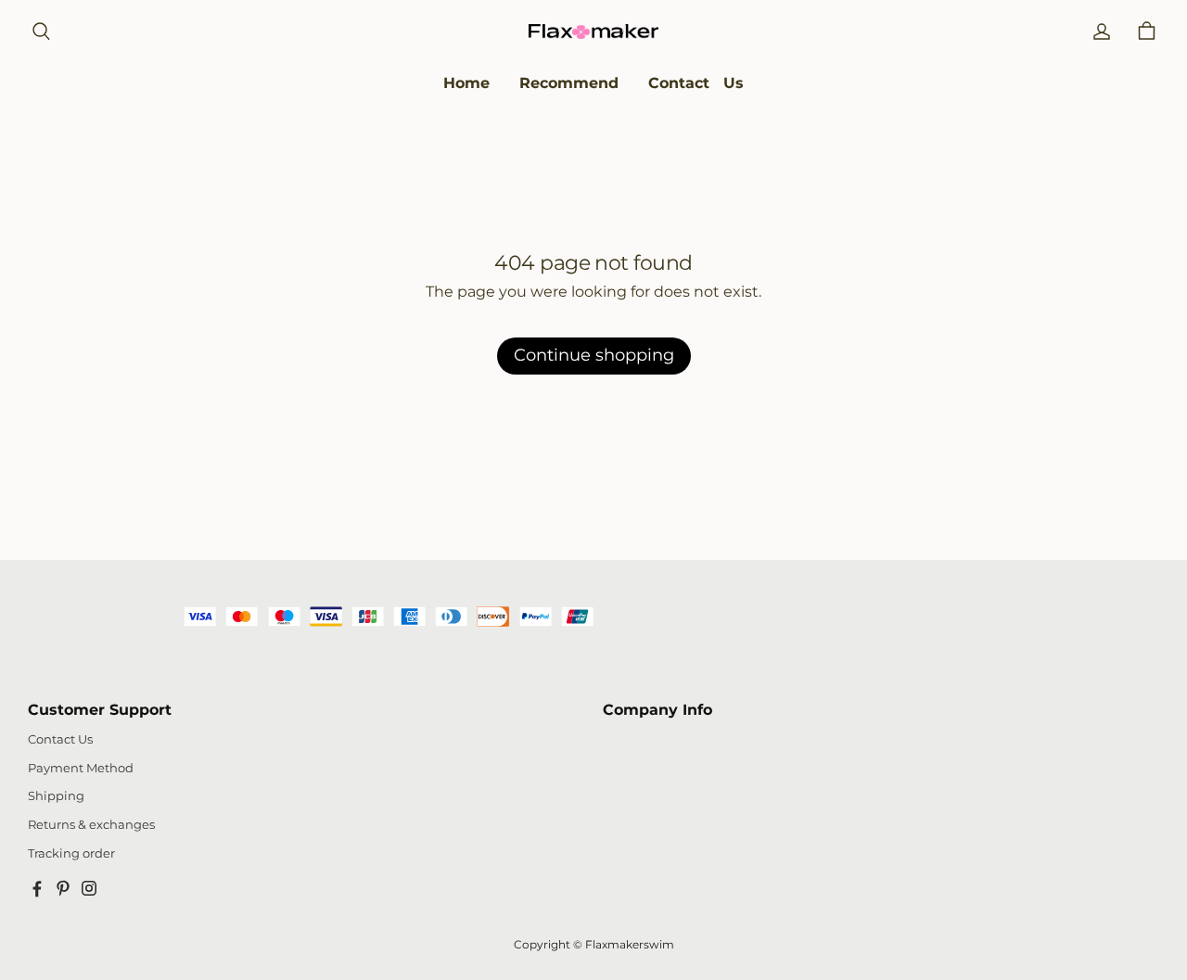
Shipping (56, 796)
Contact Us (60, 739)
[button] (41, 32)
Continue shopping (594, 355)
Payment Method (81, 768)
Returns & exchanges (91, 825)
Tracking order (71, 853)
